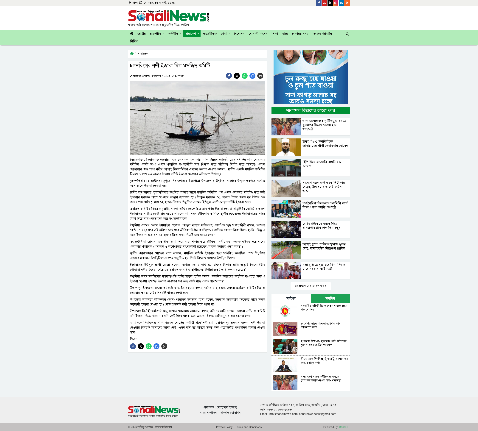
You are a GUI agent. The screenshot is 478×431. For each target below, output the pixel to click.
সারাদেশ (190, 34)
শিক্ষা (274, 34)
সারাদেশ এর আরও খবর (310, 286)
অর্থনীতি (173, 34)
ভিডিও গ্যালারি (322, 34)
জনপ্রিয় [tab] (330, 298)
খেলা (224, 34)
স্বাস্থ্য (285, 34)
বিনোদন (239, 34)
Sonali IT (344, 427)
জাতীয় (141, 34)
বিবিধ (134, 41)
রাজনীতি (155, 34)
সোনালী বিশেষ (258, 34)
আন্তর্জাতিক (210, 34)
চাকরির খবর (300, 34)
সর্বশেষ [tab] (291, 298)
